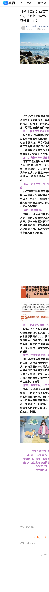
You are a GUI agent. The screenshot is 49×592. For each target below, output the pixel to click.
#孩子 (3, 14)
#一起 (15, 29)
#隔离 (15, 18)
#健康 (3, 18)
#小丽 (3, 25)
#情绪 (3, 21)
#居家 (15, 14)
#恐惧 (3, 29)
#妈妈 (15, 21)
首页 (20, 3)
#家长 (15, 25)
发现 (29, 3)
